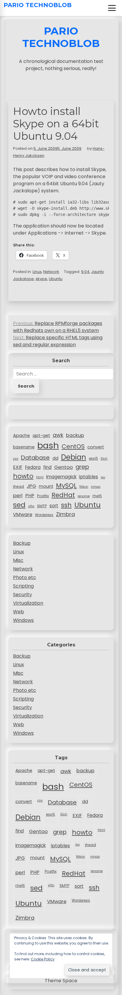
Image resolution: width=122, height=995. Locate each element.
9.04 (85, 271)
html (40, 477)
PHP (29, 495)
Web (18, 611)
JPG (31, 486)
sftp (31, 506)
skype (41, 279)
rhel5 (97, 495)
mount (46, 486)
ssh (66, 505)
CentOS (73, 446)
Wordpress (44, 515)
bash (48, 445)
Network (51, 271)
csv (15, 458)
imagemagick (61, 477)
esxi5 (93, 458)
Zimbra (65, 514)
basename (24, 447)
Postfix (43, 495)
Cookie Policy (42, 959)
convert (95, 447)
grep (82, 467)
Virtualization (28, 603)
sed (19, 505)
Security (22, 594)
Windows (23, 620)
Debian (73, 457)
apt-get (41, 435)
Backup (21, 543)
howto (23, 476)
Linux (37, 271)
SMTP (42, 505)
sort (53, 506)
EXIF (18, 467)
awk (58, 435)
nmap (95, 487)
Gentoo (63, 467)
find (47, 467)
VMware (22, 514)
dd (55, 458)
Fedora (33, 467)
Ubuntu (55, 279)
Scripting (23, 586)
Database (35, 457)
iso (103, 477)
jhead (18, 486)
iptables (88, 476)
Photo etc (24, 577)
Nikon (83, 487)
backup (75, 435)
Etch (104, 458)
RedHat (63, 495)
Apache (21, 435)
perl (18, 495)
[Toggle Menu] (111, 7)
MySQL (66, 485)
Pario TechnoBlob (38, 5)
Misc (18, 560)
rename (84, 496)
